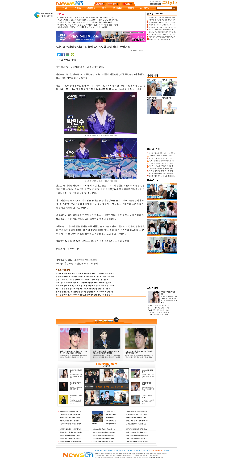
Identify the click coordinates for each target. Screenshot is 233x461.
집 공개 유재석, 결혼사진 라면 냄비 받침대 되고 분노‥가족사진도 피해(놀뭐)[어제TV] (175, 22)
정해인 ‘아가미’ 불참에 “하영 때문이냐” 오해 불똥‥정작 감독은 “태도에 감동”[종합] (73, 352)
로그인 (151, 1)
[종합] (104, 10)
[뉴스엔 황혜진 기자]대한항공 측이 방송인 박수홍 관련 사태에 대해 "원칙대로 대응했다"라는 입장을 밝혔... (139, 357)
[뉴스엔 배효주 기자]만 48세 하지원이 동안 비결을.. (76, 376)
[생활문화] (91, 10)
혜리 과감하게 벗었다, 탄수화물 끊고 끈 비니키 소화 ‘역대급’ (83, 27)
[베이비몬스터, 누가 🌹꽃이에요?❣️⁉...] (162, 253)
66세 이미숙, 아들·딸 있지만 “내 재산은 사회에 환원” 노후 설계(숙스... (84, 283)
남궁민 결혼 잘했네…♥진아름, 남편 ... (136, 424)
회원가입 (158, 1)
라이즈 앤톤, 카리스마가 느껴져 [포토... (71, 441)
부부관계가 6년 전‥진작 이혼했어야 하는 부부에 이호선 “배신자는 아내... (86, 276)
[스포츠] (77, 10)
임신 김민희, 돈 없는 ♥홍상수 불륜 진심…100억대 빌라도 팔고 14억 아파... (88, 20)
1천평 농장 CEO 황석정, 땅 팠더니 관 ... (71, 432)
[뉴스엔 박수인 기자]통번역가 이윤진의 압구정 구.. (148, 401)
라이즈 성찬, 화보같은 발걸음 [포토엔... (137, 435)
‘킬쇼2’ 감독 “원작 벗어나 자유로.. (158, 310)
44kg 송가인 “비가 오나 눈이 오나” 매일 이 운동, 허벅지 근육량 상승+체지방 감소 (173, 34)
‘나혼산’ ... (95, 423)
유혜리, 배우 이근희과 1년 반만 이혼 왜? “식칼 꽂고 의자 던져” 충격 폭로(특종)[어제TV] (175, 27)
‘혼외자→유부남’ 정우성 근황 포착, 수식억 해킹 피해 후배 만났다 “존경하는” (172, 20)
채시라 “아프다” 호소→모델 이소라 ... (137, 415)
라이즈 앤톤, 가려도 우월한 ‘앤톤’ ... (70, 435)
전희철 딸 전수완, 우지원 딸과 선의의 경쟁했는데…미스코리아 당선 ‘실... (85, 292)
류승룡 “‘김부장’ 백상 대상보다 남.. (159, 305)
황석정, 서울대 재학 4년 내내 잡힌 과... (70, 429)
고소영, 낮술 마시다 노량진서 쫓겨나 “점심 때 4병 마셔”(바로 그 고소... (87, 17)
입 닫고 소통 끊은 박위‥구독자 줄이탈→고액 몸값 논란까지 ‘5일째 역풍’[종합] (106, 352)
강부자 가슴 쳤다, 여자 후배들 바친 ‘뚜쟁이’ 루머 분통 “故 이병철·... (83, 279)
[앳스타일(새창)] (169, 4)
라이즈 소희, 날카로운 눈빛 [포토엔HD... (104, 441)
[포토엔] (131, 10)
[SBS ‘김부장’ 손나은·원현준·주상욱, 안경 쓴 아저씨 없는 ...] (162, 199)
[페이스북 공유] (63, 54)
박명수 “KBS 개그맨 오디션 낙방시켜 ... (71, 424)
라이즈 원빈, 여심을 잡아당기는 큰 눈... (137, 441)
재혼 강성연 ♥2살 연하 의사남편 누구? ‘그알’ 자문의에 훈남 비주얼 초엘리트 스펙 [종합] (176, 39)
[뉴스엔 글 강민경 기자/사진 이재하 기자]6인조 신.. (75, 401)
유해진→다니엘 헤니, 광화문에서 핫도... (137, 421)
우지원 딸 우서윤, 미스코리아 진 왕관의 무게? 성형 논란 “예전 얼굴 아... (85, 295)
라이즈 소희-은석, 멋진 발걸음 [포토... (136, 432)
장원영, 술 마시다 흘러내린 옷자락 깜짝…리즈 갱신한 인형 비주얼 (85, 22)
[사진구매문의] (155, 5)
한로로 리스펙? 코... (111, 415)
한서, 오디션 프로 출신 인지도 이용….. (160, 308)
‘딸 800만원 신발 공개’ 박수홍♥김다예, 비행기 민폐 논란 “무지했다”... (84, 289)
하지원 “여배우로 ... (111, 424)
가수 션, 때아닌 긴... (111, 421)
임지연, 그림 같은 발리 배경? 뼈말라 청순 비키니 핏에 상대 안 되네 (169, 29)
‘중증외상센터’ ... (110, 418)
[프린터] (72, 54)
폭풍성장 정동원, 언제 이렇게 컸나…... (71, 421)
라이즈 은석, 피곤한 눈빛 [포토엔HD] (103, 438)
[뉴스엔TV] (144, 10)
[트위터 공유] (59, 54)
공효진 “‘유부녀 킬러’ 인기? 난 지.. (158, 315)
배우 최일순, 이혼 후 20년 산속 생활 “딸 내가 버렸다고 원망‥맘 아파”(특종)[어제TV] (175, 17)
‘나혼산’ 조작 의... (111, 411)
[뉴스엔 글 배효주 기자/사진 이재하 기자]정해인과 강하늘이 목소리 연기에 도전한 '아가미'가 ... (73, 356)
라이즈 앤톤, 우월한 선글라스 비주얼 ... (104, 432)
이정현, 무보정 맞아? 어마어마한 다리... (137, 411)
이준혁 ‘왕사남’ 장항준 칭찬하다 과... (136, 429)
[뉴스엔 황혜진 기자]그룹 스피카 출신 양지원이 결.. (148, 389)
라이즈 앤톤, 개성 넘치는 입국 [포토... (103, 435)
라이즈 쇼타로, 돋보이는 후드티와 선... (104, 429)
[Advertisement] (162, 57)
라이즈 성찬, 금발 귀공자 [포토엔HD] (136, 438)
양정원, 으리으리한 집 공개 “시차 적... (70, 415)
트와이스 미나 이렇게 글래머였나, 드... (71, 411)
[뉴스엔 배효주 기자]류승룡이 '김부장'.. (76, 388)
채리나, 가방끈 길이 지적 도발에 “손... (70, 418)
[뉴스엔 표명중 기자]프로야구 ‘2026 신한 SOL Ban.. (148, 376)
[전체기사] (117, 10)
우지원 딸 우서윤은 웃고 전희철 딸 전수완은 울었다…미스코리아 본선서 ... (86, 273)
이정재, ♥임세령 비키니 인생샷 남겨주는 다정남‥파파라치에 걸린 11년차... (88, 25)
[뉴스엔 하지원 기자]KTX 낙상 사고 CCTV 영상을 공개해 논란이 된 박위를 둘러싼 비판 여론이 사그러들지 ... (106, 357)
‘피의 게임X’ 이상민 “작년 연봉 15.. (158, 312)
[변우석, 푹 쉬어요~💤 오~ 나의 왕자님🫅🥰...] (162, 217)
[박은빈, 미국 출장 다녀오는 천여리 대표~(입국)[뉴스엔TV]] (162, 235)
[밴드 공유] (67, 54)
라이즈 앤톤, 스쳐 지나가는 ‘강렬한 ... (70, 438)
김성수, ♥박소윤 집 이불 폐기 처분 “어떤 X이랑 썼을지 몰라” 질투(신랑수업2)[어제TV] (175, 32)
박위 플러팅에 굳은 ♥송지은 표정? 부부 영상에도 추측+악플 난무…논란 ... (86, 286)
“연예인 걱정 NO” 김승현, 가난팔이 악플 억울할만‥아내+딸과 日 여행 (170, 37)
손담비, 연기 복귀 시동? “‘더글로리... (136, 418)
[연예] (64, 10)
